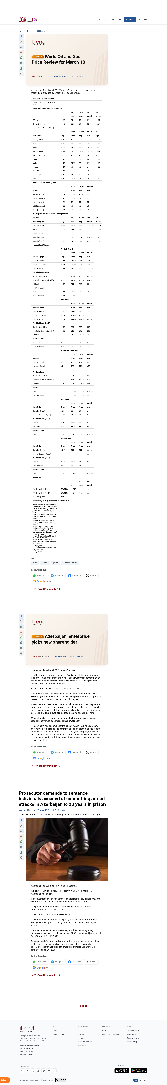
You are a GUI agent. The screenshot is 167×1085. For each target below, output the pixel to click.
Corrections (82, 1045)
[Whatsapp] (22, 1070)
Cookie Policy (132, 1042)
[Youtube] (38, 1070)
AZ (140, 1080)
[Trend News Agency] (27, 1029)
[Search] (98, 19)
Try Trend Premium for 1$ (47, 589)
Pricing (105, 1031)
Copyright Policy (133, 1038)
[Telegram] (43, 1070)
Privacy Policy (132, 1034)
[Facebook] (27, 1070)
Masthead (81, 1034)
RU (145, 1080)
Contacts (81, 1038)
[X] (33, 1070)
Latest (55, 1031)
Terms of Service (133, 1031)
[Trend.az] (28, 19)
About (80, 1031)
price (35, 563)
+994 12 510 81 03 (26, 1051)
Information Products (110, 1034)
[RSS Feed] (54, 1070)
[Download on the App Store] (121, 1070)
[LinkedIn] (49, 1070)
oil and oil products (70, 563)
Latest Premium (59, 1034)
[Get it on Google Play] (139, 1070)
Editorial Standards (85, 1042)
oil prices (45, 563)
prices (55, 563)
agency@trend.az (26, 1054)
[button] (21, 36)
